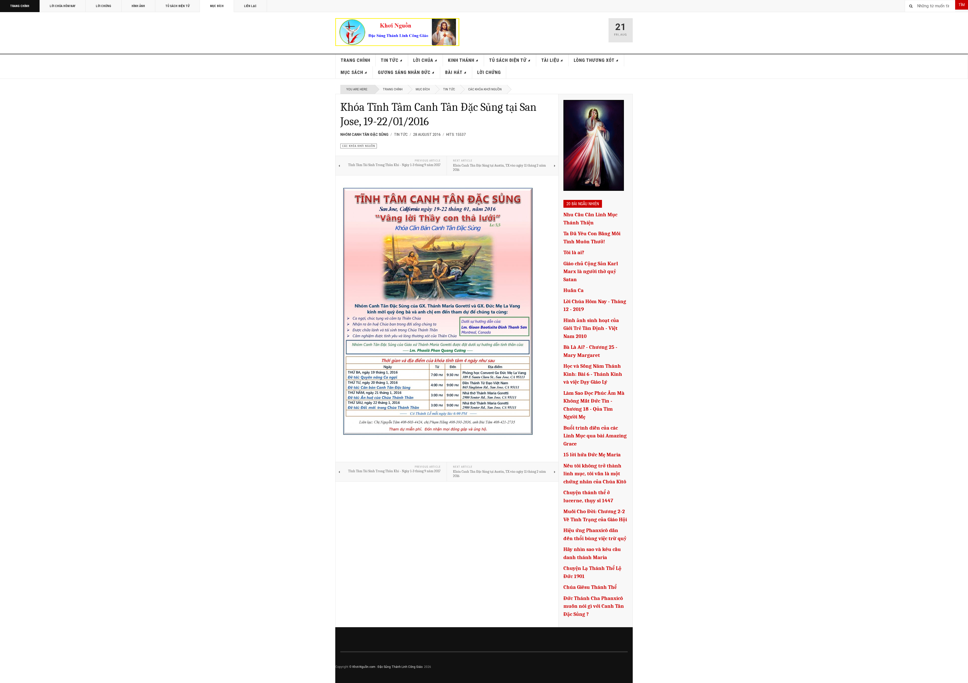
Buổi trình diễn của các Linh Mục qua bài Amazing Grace (595, 436)
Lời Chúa (423, 60)
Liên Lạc (250, 6)
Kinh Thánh (461, 60)
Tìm (961, 5)
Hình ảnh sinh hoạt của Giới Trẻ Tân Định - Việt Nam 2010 (591, 328)
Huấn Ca (573, 290)
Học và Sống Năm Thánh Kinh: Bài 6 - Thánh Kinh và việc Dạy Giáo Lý (592, 374)
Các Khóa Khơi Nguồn (485, 89)
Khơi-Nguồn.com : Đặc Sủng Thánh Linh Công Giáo (387, 667)
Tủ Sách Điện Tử (177, 6)
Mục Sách (352, 72)
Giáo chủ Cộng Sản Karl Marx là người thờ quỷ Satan (590, 271)
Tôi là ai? (573, 252)
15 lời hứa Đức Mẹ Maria (592, 455)
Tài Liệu (550, 60)
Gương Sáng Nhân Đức (404, 72)
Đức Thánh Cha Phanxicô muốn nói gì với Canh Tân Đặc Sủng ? (593, 606)
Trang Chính (19, 6)
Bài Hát (454, 72)
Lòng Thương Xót (594, 60)
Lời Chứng (103, 6)
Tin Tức (390, 60)
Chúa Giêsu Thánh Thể (590, 587)
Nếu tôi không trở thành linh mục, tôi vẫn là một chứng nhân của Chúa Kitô (594, 474)
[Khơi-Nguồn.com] (397, 32)
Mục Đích (217, 6)
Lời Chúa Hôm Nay (62, 6)
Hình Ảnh (138, 6)
